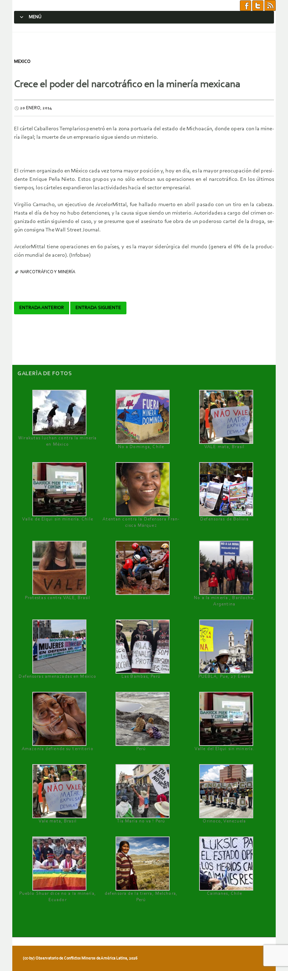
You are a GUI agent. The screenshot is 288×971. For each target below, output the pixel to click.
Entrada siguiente (98, 308)
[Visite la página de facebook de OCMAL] (245, 5)
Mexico (22, 61)
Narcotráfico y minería (47, 272)
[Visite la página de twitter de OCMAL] (257, 5)
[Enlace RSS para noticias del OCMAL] (270, 5)
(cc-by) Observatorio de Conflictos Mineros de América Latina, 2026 (80, 958)
